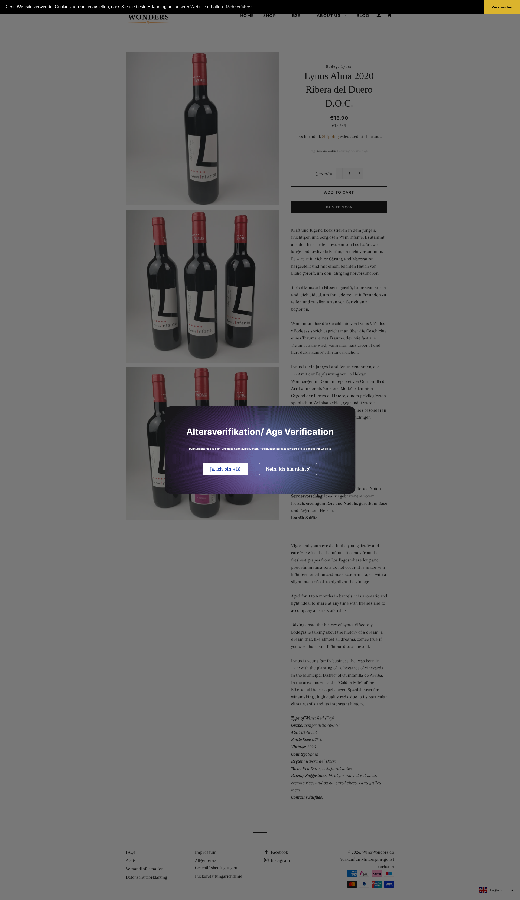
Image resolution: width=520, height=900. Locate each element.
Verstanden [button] (502, 7)
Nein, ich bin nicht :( (288, 469)
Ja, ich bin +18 (225, 469)
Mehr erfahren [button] (239, 7)
